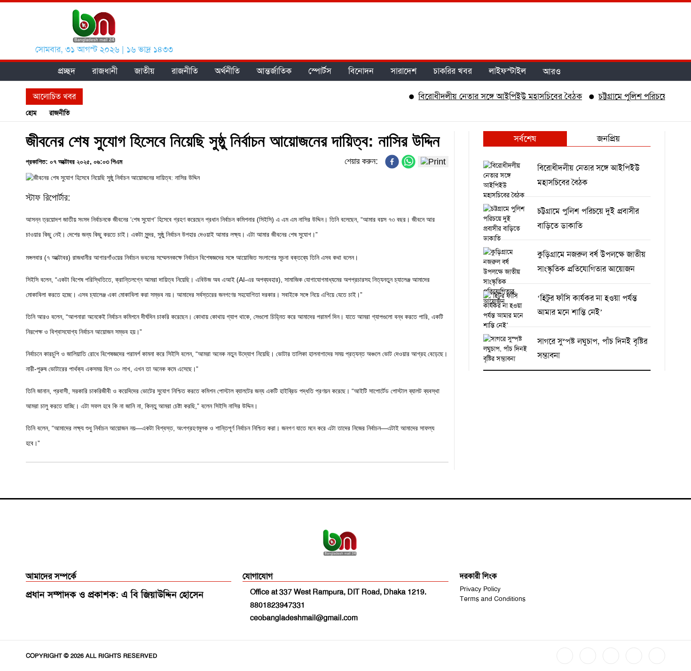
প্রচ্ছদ (66, 71)
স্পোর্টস (319, 71)
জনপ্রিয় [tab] (608, 138)
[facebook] (392, 162)
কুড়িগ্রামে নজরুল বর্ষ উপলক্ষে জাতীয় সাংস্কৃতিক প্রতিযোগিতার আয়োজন (591, 261)
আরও (552, 71)
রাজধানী (105, 71)
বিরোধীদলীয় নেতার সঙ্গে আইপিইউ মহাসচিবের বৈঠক (489, 96)
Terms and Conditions (493, 598)
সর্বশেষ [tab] (525, 138)
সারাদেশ (403, 71)
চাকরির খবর (452, 71)
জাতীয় (144, 71)
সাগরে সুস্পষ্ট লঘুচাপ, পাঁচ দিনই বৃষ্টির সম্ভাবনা (592, 348)
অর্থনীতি (227, 71)
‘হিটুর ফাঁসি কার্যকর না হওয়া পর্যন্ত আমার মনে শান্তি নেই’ (587, 305)
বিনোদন (361, 71)
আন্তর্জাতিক (274, 71)
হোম (31, 113)
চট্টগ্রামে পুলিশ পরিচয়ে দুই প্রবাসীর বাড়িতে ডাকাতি (588, 218)
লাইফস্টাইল (507, 71)
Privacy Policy (480, 589)
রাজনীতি (185, 71)
